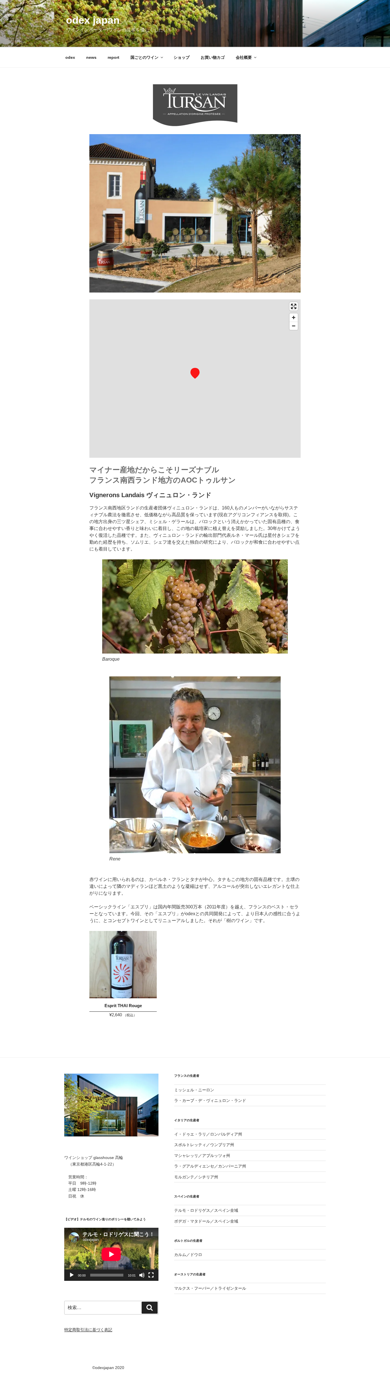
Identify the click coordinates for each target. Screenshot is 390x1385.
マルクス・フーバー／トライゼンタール (210, 1288)
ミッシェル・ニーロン (194, 1090)
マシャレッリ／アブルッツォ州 (202, 1155)
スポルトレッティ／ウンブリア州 (204, 1144)
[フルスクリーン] (151, 1275)
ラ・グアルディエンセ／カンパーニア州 (210, 1166)
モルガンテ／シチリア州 (196, 1177)
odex (70, 57)
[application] (111, 1254)
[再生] (72, 1275)
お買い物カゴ (213, 57)
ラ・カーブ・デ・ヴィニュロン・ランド (210, 1100)
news (91, 57)
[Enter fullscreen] (294, 306)
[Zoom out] (294, 326)
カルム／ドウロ (188, 1254)
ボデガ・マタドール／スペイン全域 (206, 1221)
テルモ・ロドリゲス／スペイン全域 (206, 1210)
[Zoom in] (294, 317)
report (113, 57)
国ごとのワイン (144, 57)
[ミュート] (142, 1275)
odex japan (93, 20)
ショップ (182, 57)
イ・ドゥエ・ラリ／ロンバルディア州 (208, 1134)
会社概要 (244, 57)
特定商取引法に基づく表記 (88, 1329)
